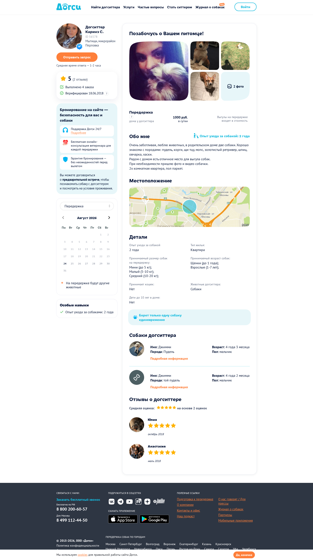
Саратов (223, 549)
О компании (185, 505)
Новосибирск (143, 549)
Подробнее (78, 133)
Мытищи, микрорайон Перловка (100, 43)
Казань (206, 544)
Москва (110, 544)
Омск (159, 549)
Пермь (171, 549)
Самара (209, 549)
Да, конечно (244, 555)
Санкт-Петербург (130, 544)
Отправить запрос (77, 57)
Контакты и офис (188, 510)
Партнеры (225, 515)
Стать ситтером (179, 7)
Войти (245, 6)
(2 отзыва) (80, 79)
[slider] (166, 408)
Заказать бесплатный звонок (78, 500)
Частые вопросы (151, 7)
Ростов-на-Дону (189, 549)
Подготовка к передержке (195, 499)
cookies (83, 555)
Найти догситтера (105, 7)
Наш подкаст (186, 516)
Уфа (235, 549)
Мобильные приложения (235, 520)
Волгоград (152, 544)
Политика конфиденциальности (77, 545)
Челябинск (249, 549)
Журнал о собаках (210, 7)
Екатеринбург (188, 544)
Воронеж (169, 544)
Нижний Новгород (118, 549)
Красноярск (223, 544)
